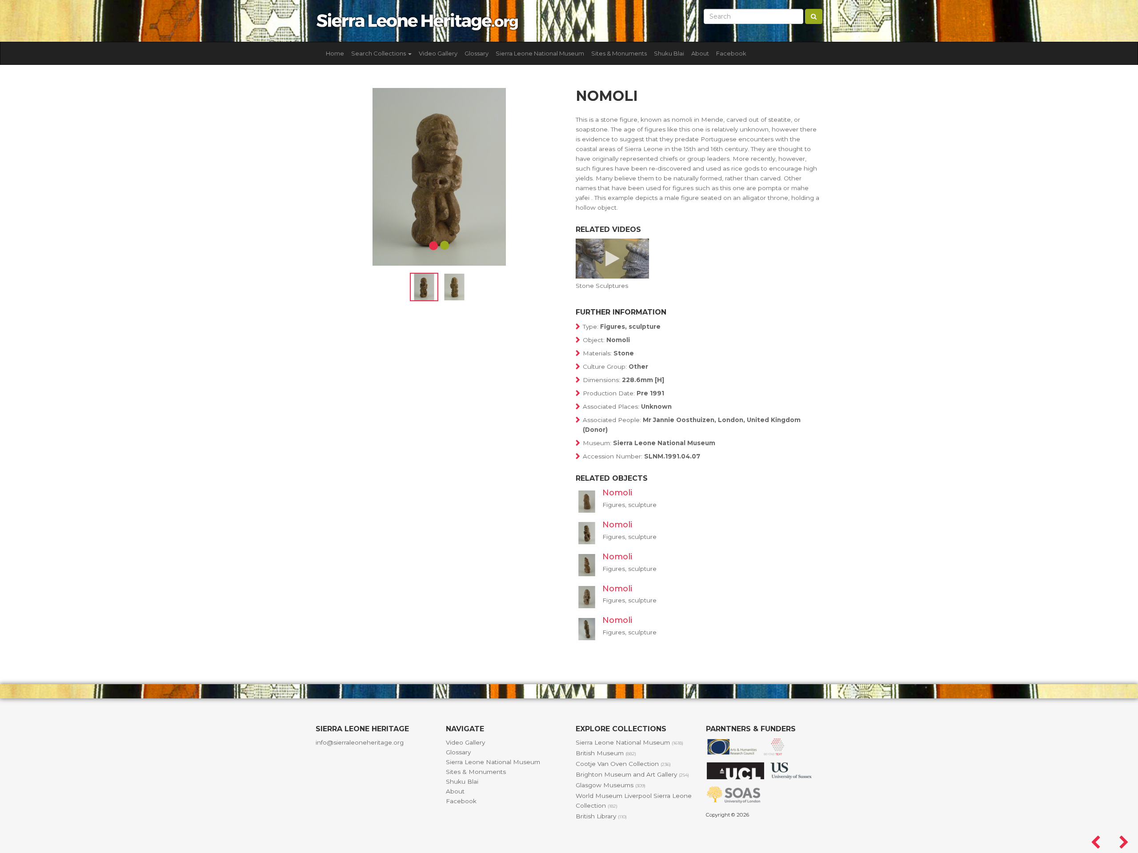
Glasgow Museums (610, 785)
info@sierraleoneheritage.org (360, 742)
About (700, 53)
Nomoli (617, 493)
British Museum (606, 753)
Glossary (477, 53)
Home (335, 53)
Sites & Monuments (619, 53)
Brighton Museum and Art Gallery (632, 774)
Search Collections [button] (379, 53)
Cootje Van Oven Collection (623, 763)
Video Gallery (438, 53)
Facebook (731, 53)
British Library (601, 816)
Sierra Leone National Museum (540, 53)
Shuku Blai (669, 53)
